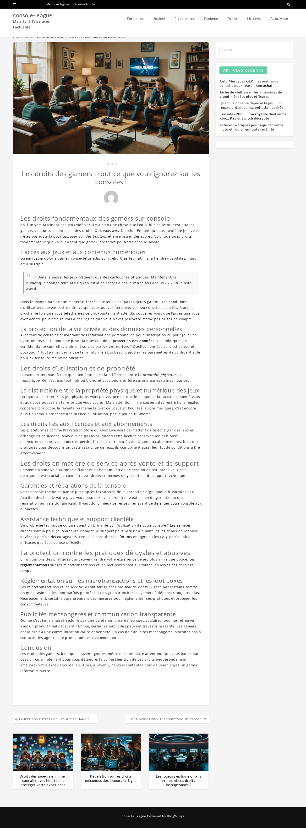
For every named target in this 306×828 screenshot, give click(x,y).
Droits (232, 18)
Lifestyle (254, 18)
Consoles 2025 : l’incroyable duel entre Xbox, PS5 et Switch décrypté (252, 116)
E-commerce (185, 18)
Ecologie (211, 18)
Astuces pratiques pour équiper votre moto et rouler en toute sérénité (251, 127)
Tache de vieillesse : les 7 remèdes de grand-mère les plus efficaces (250, 94)
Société (159, 18)
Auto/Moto (279, 18)
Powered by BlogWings (165, 816)
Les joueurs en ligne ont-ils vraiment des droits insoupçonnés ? (179, 780)
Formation (135, 18)
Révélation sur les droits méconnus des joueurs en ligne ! (111, 780)
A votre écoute (85, 4)
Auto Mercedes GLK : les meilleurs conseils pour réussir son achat (248, 83)
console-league (32, 14)
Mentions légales (58, 4)
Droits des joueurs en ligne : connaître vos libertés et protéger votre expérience (43, 780)
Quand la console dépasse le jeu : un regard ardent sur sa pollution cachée (251, 105)
